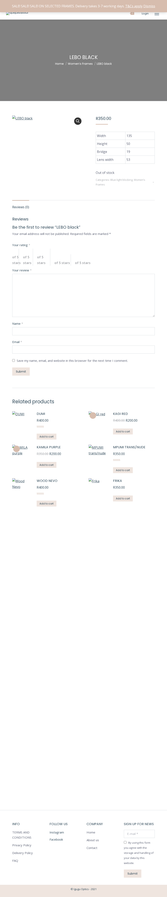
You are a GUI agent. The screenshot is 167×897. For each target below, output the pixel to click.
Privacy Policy (21, 845)
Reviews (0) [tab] (20, 207)
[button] (77, 121)
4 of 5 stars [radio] (62, 260)
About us (93, 840)
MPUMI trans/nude (129, 447)
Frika (117, 480)
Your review (22, 270)
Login (145, 13)
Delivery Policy (22, 853)
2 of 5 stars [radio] (28, 257)
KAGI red (120, 413)
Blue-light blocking (121, 180)
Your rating (21, 245)
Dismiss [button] (149, 6)
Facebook (56, 839)
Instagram (56, 832)
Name (17, 323)
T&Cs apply (134, 6)
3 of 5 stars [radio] (43, 257)
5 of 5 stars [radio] (84, 260)
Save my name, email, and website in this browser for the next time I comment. (72, 361)
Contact (92, 848)
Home (91, 832)
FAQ (15, 861)
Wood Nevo (47, 480)
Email (17, 342)
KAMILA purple (49, 447)
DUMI (41, 413)
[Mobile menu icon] (157, 13)
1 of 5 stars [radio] (15, 257)
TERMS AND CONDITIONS (21, 834)
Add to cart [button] (47, 436)
